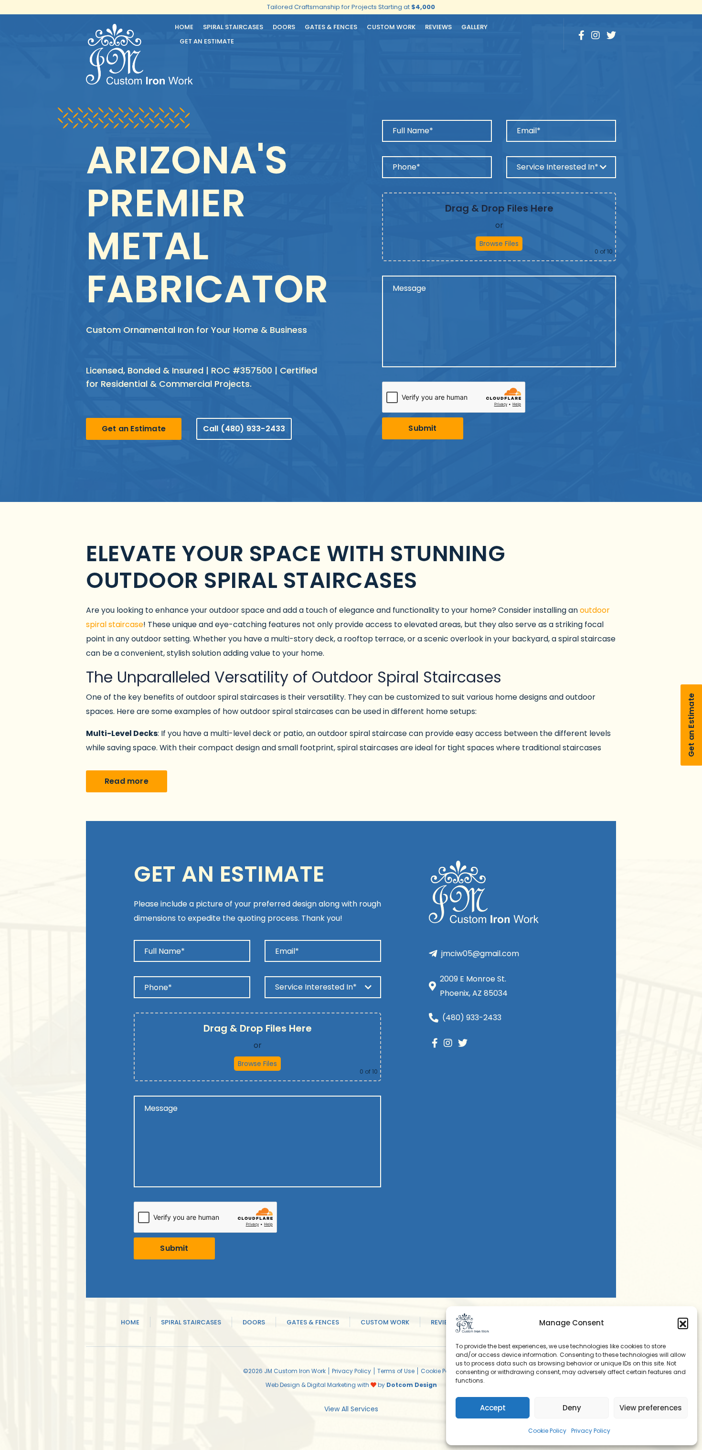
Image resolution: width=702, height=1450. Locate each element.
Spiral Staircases (233, 27)
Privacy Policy (590, 1431)
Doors (284, 27)
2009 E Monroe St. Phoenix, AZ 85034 (474, 986)
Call (244, 428)
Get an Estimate (207, 41)
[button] (683, 1323)
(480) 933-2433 (471, 1017)
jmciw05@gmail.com (480, 953)
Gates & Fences (331, 27)
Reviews (438, 27)
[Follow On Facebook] (581, 35)
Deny (572, 1408)
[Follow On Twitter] (611, 35)
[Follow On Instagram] (595, 35)
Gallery (474, 27)
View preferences (650, 1408)
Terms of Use (396, 1371)
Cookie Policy (547, 1431)
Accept (493, 1408)
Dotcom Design (411, 1385)
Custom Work (391, 27)
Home (184, 27)
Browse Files (499, 243)
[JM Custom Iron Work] (472, 1323)
